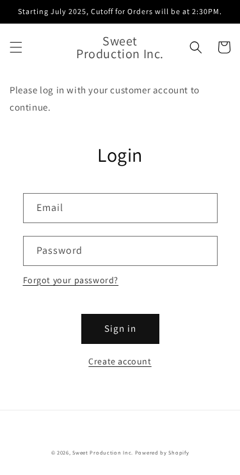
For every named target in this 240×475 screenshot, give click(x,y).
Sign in (120, 328)
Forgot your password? (71, 280)
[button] (16, 47)
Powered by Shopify (162, 452)
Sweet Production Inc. (102, 452)
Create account (119, 361)
